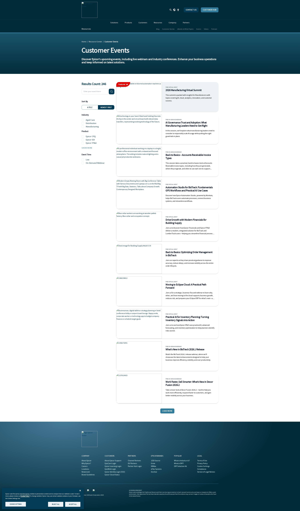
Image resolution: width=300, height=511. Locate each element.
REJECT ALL (55, 504)
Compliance (201, 469)
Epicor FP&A (91, 143)
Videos (206, 29)
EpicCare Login (110, 463)
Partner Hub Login (135, 466)
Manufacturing (92, 126)
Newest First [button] (106, 107)
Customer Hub (209, 10)
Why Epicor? (86, 463)
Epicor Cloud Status (112, 475)
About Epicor (86, 460)
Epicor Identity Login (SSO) (115, 472)
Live (87, 159)
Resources (86, 29)
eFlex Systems (156, 469)
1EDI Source (155, 460)
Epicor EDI (90, 139)
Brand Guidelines (88, 475)
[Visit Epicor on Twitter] (94, 490)
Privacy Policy (202, 463)
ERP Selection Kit (180, 466)
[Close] (80, 490)
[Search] (111, 91)
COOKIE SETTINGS (16, 504)
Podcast (214, 29)
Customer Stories (168, 29)
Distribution (91, 123)
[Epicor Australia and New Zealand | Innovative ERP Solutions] (90, 10)
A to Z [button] (89, 107)
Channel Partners (134, 460)
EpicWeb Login (110, 469)
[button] (98, 148)
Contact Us (191, 10)
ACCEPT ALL (73, 504)
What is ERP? (179, 463)
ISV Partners (132, 463)
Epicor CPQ (91, 136)
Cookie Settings (203, 466)
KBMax (153, 466)
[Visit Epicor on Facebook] (88, 490)
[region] (43, 498)
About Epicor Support (113, 460)
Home (84, 42)
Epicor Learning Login (113, 466)
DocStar (154, 472)
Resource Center (95, 42)
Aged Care (90, 120)
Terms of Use (202, 460)
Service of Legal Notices (206, 472)
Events (198, 29)
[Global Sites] (174, 10)
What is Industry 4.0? (182, 460)
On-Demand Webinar (95, 163)
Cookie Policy (25, 496)
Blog (157, 29)
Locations (85, 469)
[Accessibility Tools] (178, 10)
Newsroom (86, 472)
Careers (84, 466)
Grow (153, 463)
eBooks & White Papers (185, 29)
